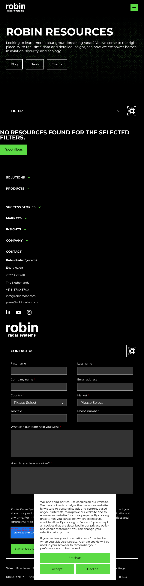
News (35, 64)
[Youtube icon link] (18, 312)
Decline (92, 569)
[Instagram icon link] (29, 312)
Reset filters (14, 149)
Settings (75, 558)
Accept (57, 569)
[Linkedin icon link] (8, 312)
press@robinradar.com (22, 302)
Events (57, 64)
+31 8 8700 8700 (17, 289)
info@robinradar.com (21, 296)
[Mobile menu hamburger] (134, 7)
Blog (14, 64)
